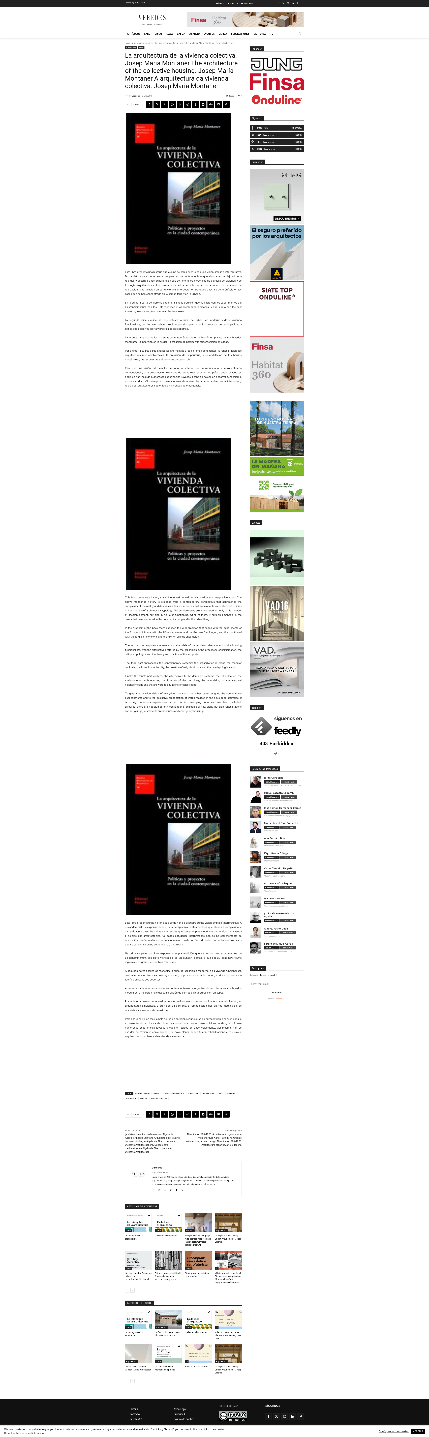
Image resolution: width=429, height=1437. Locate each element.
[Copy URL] (226, 104)
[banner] (277, 669)
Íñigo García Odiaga (276, 853)
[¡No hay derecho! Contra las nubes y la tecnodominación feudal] (138, 1260)
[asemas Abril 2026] (277, 252)
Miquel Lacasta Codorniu (279, 792)
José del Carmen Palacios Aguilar (279, 915)
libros (150, 43)
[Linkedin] (293, 3)
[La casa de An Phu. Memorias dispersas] (168, 1353)
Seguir (298, 135)
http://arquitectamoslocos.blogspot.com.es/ (281, 816)
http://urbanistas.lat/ (272, 936)
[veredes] (127, 96)
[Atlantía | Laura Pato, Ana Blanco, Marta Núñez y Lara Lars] (228, 1319)
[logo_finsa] (277, 81)
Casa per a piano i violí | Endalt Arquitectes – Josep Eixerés (228, 1238)
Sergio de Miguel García (278, 943)
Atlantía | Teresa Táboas (196, 1366)
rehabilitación (208, 1093)
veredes (136, 96)
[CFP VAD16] (277, 613)
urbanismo (131, 1098)
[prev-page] (127, 1290)
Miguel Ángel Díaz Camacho (281, 823)
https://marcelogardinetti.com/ (276, 906)
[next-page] (132, 1290)
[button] (300, 34)
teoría (220, 1093)
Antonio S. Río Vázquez (278, 883)
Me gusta (296, 128)
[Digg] (210, 104)
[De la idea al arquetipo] (168, 1222)
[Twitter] (283, 3)
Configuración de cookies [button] (394, 1431)
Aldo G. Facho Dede (276, 928)
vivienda (143, 1098)
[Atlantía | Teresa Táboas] (198, 1353)
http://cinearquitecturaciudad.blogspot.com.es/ (282, 785)
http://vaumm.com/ (271, 861)
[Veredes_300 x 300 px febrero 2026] (277, 428)
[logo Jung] (277, 64)
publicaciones (138, 43)
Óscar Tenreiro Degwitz (278, 868)
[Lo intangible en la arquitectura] (138, 1222)
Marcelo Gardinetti (275, 898)
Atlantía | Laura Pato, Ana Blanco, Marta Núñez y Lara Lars (228, 1335)
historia (157, 1093)
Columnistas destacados (265, 769)
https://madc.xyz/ (271, 831)
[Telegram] (203, 104)
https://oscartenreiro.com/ (274, 876)
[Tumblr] (302, 3)
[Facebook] (279, 3)
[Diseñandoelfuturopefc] (277, 484)
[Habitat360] (277, 365)
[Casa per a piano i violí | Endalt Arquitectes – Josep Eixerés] (228, 1222)
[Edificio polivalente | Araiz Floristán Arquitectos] (168, 1319)
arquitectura (221, 1230)
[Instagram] (288, 3)
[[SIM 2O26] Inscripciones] (277, 557)
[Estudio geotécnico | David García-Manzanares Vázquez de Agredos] (168, 1260)
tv (217, 1268)
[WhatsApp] (172, 104)
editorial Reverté (142, 1093)
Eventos (256, 522)
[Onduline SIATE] (277, 309)
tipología (231, 1093)
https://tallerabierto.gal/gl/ (274, 846)
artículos (190, 1230)
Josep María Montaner (174, 1093)
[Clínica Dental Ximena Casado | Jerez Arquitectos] (138, 1353)
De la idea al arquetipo (166, 1235)
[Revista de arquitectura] (152, 20)
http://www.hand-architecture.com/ (278, 951)
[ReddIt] (187, 104)
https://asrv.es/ (270, 891)
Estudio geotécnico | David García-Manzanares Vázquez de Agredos (168, 1276)
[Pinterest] (297, 3)
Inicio (127, 43)
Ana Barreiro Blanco (276, 838)
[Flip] (218, 104)
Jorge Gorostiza (274, 777)
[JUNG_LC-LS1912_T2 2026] (277, 196)
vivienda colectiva (159, 1098)
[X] (157, 104)
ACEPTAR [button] (418, 1431)
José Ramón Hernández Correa (282, 808)
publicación (193, 1093)
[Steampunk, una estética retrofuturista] (198, 1260)
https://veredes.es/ (160, 1172)
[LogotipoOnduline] (277, 99)
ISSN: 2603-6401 (228, 1405)
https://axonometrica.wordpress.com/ (279, 800)
